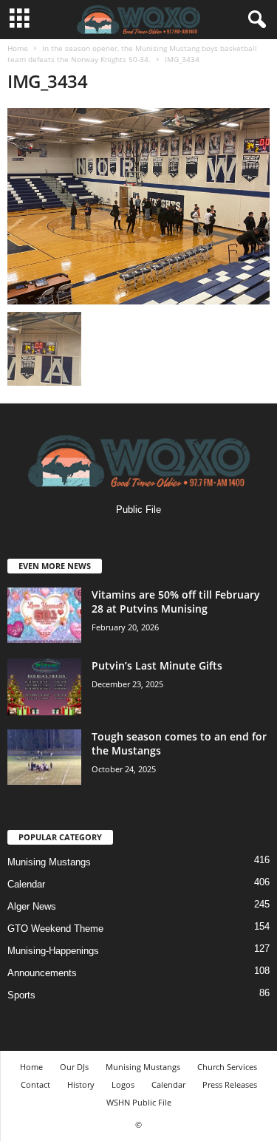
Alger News (31, 906)
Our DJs (74, 1066)
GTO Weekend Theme (55, 928)
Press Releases (229, 1084)
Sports (21, 995)
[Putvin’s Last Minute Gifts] (44, 686)
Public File (138, 509)
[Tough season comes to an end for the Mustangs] (44, 757)
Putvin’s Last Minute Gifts (157, 665)
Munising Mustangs (49, 862)
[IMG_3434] (138, 206)
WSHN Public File (138, 1102)
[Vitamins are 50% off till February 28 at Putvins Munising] (44, 615)
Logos (123, 1084)
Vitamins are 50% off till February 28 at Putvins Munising (176, 601)
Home (17, 48)
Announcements (42, 972)
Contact (35, 1084)
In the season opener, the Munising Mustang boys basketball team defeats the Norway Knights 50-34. (132, 53)
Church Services (227, 1066)
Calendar (26, 884)
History (81, 1084)
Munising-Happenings (53, 950)
